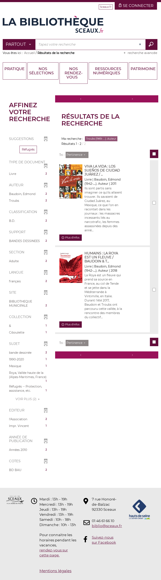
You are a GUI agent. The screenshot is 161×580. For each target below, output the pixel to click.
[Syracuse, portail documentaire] (53, 24)
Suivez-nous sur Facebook (104, 540)
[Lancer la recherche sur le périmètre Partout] (151, 44)
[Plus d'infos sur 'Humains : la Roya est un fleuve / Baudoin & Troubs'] (70, 267)
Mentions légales (55, 571)
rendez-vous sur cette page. (53, 552)
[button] (28, 149)
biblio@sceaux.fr (104, 526)
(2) (26, 399)
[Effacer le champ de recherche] (140, 44)
